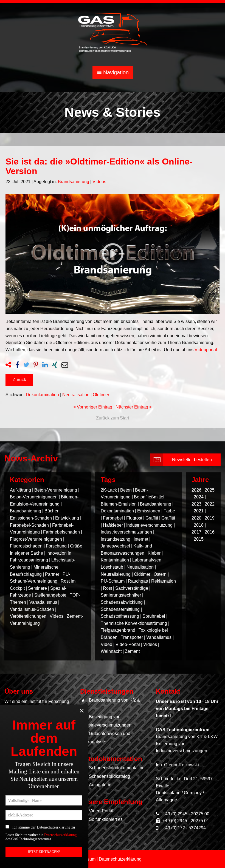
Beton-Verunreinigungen (34, 497)
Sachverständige (131, 588)
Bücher (51, 511)
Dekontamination (42, 394)
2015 (199, 539)
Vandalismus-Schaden (32, 609)
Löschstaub (112, 567)
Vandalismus (158, 637)
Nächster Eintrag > (134, 407)
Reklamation (163, 581)
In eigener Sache (26, 553)
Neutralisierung (116, 574)
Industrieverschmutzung (149, 525)
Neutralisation (75, 394)
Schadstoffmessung (120, 616)
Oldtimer (101, 394)
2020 (196, 518)
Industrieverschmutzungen (126, 532)
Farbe (169, 511)
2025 (210, 490)
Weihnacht (111, 651)
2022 (210, 504)
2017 (196, 532)
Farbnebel (113, 518)
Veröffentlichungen (28, 616)
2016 (210, 532)
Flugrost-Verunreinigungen (36, 539)
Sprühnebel (153, 616)
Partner (52, 574)
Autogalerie (100, 784)
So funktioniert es (106, 819)
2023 (196, 504)
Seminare (37, 588)
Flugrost (134, 518)
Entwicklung (67, 518)
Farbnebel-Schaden (29, 525)
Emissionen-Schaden (31, 518)
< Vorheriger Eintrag (92, 407)
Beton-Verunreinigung (55, 490)
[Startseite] (112, 32)
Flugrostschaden (26, 546)
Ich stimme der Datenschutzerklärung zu (42, 827)
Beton (126, 490)
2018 (199, 525)
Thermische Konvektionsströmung (134, 623)
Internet (141, 539)
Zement (132, 651)
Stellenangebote (51, 595)
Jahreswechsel (115, 546)
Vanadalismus (43, 602)
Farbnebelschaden (61, 532)
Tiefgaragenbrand (118, 630)
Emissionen (148, 511)
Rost (107, 588)
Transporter (132, 637)
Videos (99, 181)
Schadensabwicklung (122, 602)
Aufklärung (20, 490)
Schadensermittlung (120, 609)
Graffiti (151, 518)
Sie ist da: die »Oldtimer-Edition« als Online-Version (99, 166)
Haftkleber (113, 525)
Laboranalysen (146, 560)
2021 (199, 511)
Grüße (76, 546)
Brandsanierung (73, 181)
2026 (196, 490)
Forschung (56, 546)
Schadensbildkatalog (109, 776)
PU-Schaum (113, 581)
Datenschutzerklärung (60, 835)
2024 (199, 497)
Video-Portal (128, 644)
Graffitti (168, 518)
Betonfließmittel (149, 497)
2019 (210, 518)
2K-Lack (109, 490)
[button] (19, 380)
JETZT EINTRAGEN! (44, 852)
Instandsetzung (115, 539)
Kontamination (115, 560)
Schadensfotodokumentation (117, 767)
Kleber (154, 553)
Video (106, 644)
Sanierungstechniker (121, 595)
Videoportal (206, 349)
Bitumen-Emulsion (119, 504)
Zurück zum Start (112, 418)
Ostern (160, 574)
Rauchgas (138, 581)
